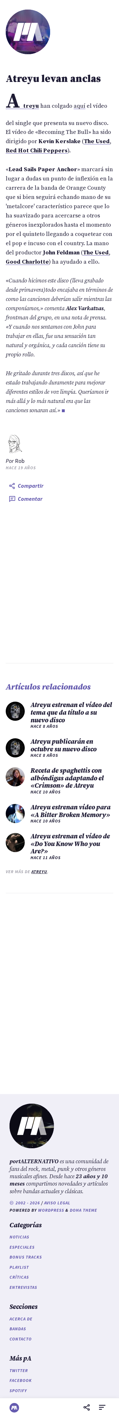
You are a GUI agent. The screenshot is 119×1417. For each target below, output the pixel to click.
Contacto (21, 1339)
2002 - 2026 (27, 1203)
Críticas (19, 1277)
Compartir (30, 485)
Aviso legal (57, 1203)
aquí (79, 106)
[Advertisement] (59, 584)
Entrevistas (23, 1287)
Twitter (19, 1370)
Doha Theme (83, 1210)
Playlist (19, 1267)
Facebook (21, 1380)
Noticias (19, 1237)
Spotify (18, 1390)
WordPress (51, 1210)
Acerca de (21, 1319)
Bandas (18, 1329)
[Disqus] (59, 992)
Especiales (22, 1247)
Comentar (30, 498)
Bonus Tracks (26, 1257)
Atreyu (39, 871)
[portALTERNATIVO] (14, 1408)
